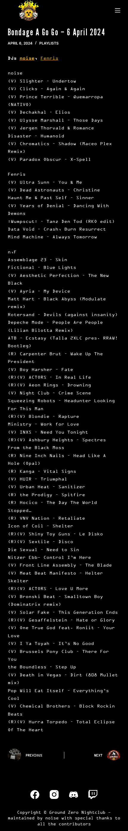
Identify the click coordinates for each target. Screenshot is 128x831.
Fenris (49, 58)
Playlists (49, 43)
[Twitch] (92, 794)
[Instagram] (54, 794)
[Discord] (73, 794)
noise (27, 58)
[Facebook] (34, 794)
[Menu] (117, 10)
